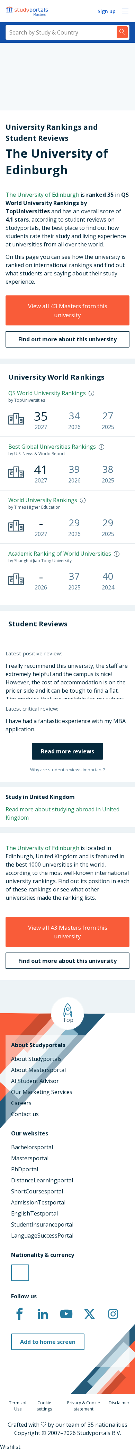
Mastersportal (29, 1158)
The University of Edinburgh (42, 194)
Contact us (25, 1114)
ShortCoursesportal (37, 1191)
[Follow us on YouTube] (66, 1314)
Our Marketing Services (41, 1092)
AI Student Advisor (35, 1081)
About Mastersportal (38, 1070)
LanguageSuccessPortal (42, 1235)
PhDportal (24, 1169)
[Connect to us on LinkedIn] (43, 1314)
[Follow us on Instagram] (113, 1314)
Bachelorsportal (32, 1147)
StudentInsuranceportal (42, 1224)
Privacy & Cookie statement (83, 1406)
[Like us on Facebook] (19, 1314)
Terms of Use (18, 1406)
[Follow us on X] (89, 1314)
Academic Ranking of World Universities (59, 553)
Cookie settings (44, 1406)
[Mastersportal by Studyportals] (28, 11)
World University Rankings (42, 500)
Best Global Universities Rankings (52, 446)
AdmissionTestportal (38, 1202)
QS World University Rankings (47, 393)
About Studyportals (36, 1059)
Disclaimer (119, 1403)
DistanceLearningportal (42, 1180)
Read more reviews (67, 751)
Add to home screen (47, 1342)
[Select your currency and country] (20, 1272)
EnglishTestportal (34, 1213)
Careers (21, 1103)
